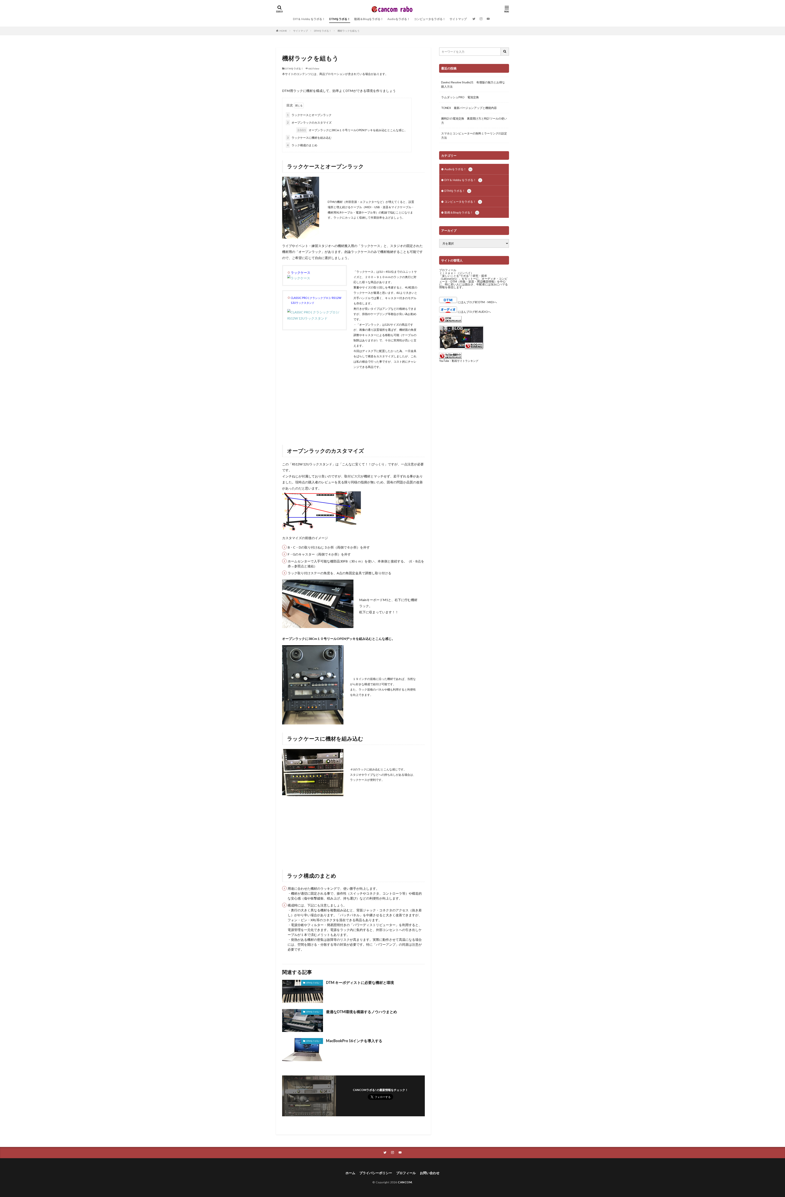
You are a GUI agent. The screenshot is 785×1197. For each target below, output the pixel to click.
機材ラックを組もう (349, 30)
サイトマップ (458, 19)
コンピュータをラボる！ (429, 19)
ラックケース (300, 272)
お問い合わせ (430, 1173)
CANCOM (405, 1182)
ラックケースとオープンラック (309, 115)
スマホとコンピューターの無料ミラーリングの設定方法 (474, 135)
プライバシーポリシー (375, 1173)
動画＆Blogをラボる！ (368, 19)
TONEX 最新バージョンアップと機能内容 (469, 108)
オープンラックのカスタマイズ (309, 122)
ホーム (350, 1173)
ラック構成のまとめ (302, 145)
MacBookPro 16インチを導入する (354, 1040)
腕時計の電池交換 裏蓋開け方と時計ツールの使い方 (474, 120)
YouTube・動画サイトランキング (458, 360)
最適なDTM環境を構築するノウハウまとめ (361, 1011)
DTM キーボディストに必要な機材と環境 (360, 982)
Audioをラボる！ (398, 19)
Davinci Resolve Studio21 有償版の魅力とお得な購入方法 (473, 84)
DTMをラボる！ (339, 19)
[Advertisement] (353, 404)
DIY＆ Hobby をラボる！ (309, 19)
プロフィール (447, 270)
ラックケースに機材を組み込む (309, 137)
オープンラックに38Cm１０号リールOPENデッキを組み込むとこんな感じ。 (352, 130)
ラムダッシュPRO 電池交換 (460, 97)
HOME (283, 30)
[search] (505, 51)
